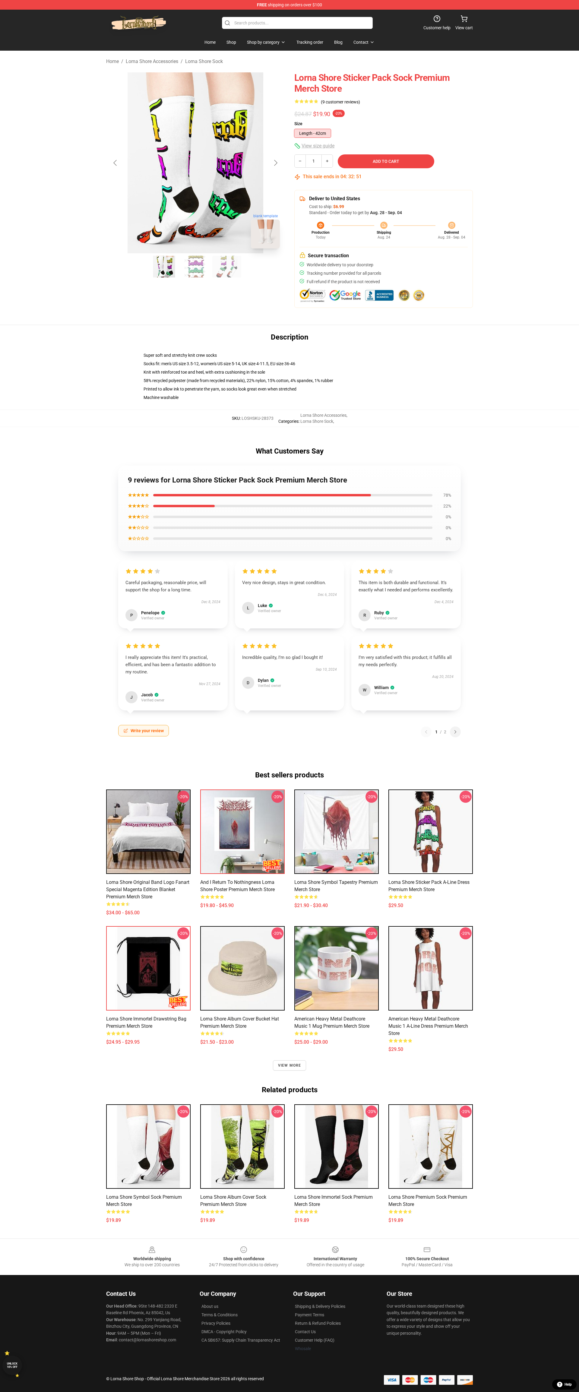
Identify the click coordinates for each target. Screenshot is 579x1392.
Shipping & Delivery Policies (320, 1306)
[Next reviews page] (455, 731)
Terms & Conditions (219, 1314)
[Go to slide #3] (226, 266)
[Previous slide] (115, 163)
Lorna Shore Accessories (152, 61)
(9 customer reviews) (340, 102)
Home (112, 61)
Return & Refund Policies (318, 1323)
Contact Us (305, 1331)
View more (289, 1065)
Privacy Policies (215, 1323)
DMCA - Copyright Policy (224, 1331)
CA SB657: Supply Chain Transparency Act (240, 1340)
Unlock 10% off (12, 1365)
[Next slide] (275, 163)
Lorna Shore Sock (204, 61)
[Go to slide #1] (164, 266)
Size (298, 123)
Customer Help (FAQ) (314, 1340)
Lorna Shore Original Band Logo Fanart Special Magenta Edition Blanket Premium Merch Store (147, 889)
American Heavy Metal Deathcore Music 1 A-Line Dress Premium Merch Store (428, 1026)
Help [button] (568, 1384)
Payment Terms (309, 1314)
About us (209, 1306)
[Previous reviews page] (426, 731)
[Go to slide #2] (195, 266)
